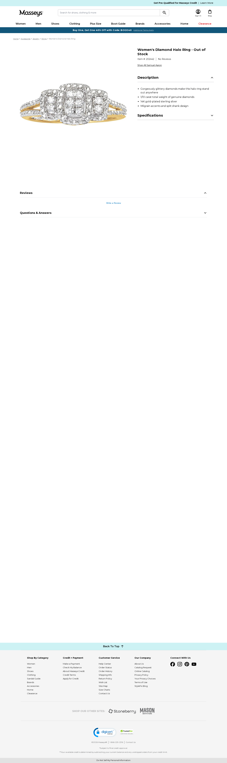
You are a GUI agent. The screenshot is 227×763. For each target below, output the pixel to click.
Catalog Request (143, 667)
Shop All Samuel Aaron (149, 65)
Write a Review (113, 203)
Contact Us (104, 693)
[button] (105, 732)
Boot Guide (118, 23)
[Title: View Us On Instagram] (179, 664)
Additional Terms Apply (143, 30)
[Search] (164, 12)
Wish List (103, 682)
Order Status (105, 667)
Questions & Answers (35, 213)
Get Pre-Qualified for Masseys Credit (175, 3)
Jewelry (36, 39)
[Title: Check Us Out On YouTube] (194, 664)
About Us (139, 664)
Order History (105, 671)
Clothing (74, 23)
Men (38, 23)
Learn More (206, 3)
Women (21, 23)
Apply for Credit (71, 678)
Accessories (162, 23)
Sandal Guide (33, 678)
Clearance (204, 23)
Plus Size (95, 23)
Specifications (150, 115)
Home (184, 23)
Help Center (105, 664)
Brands (140, 23)
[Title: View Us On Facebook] (172, 664)
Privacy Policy (141, 675)
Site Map (103, 686)
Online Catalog (142, 671)
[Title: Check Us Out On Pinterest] (187, 664)
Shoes (55, 23)
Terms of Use (141, 682)
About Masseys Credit (74, 671)
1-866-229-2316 (116, 742)
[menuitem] (21, 23)
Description (148, 77)
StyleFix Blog (141, 686)
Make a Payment (71, 664)
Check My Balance (72, 667)
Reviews (26, 193)
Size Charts (104, 689)
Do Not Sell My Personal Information (113, 760)
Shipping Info (105, 675)
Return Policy (105, 678)
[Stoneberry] (122, 711)
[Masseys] (31, 13)
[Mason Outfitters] (147, 711)
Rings (44, 39)
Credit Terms (69, 675)
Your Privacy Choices (145, 678)
